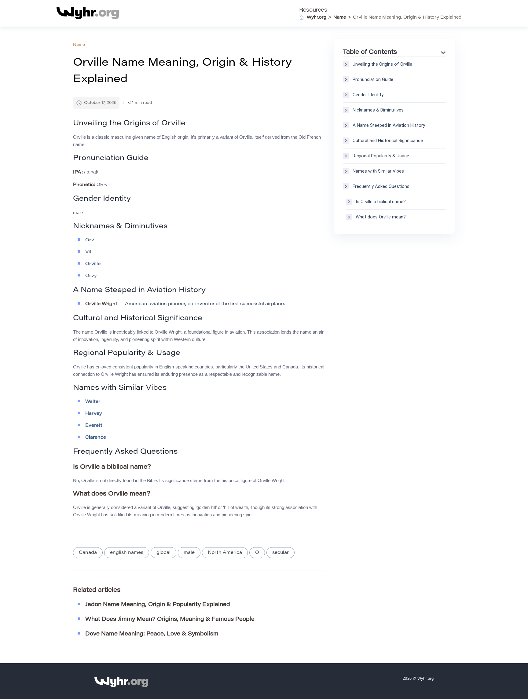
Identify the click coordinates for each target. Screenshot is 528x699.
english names (126, 553)
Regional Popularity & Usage (381, 156)
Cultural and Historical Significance (388, 140)
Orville (93, 264)
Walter (92, 402)
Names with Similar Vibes (378, 171)
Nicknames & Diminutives (378, 110)
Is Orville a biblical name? (381, 201)
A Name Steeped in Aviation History (389, 125)
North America (225, 553)
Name (79, 45)
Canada (88, 553)
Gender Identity (368, 94)
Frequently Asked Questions (381, 186)
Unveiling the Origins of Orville (382, 64)
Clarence (95, 437)
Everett (93, 425)
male (189, 553)
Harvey (93, 414)
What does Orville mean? (381, 217)
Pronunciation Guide (373, 79)
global (163, 553)
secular (280, 553)
